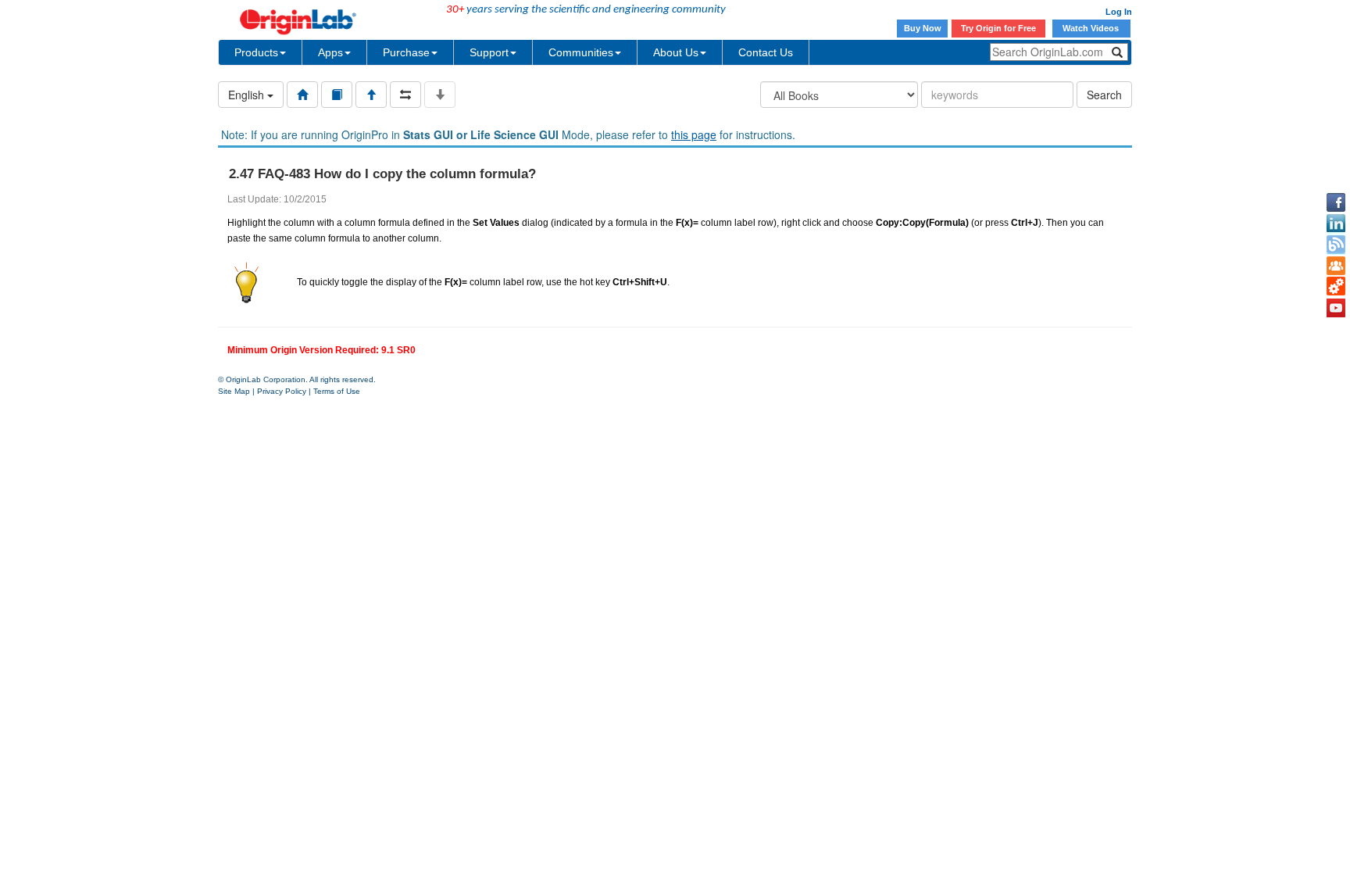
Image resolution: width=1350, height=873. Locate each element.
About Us (675, 52)
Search (1104, 94)
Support (489, 52)
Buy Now (922, 28)
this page (693, 134)
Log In (1118, 11)
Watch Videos (1091, 28)
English (247, 94)
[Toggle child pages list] (439, 94)
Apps (330, 52)
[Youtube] (1336, 308)
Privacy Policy (281, 391)
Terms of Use (336, 391)
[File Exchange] (1336, 287)
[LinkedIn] (1336, 223)
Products (256, 52)
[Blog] (1336, 244)
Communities (580, 52)
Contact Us (765, 52)
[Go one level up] (371, 94)
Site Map (234, 391)
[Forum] (1336, 266)
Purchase (406, 52)
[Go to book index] (336, 94)
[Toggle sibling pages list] (405, 94)
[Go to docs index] (302, 94)
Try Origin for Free (998, 28)
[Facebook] (1336, 202)
